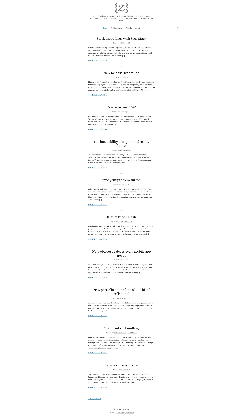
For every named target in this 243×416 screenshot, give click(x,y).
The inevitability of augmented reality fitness (121, 144)
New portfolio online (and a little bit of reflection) (121, 292)
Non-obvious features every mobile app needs (121, 253)
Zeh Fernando (124, 409)
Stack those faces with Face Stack (121, 39)
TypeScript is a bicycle (121, 365)
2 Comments (132, 332)
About (137, 28)
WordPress (120, 412)
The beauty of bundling (121, 328)
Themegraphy (129, 412)
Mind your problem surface (121, 180)
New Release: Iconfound (121, 73)
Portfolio (129, 28)
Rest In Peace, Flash (121, 217)
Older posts (94, 399)
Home (105, 28)
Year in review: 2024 (121, 107)
